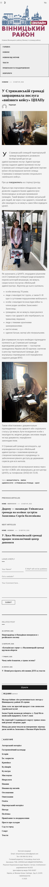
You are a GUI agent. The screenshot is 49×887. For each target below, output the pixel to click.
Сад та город (7, 827)
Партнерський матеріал (12, 805)
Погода (5, 810)
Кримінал (6, 763)
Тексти (6, 63)
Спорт (5, 831)
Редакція (12, 105)
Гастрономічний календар (14, 750)
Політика (6, 814)
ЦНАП (37, 483)
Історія (5, 754)
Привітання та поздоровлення (16, 68)
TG (45, 3)
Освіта (5, 801)
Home (4, 503)
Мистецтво (7, 775)
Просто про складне (11, 822)
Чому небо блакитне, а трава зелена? (18, 660)
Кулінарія (6, 767)
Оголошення (7, 792)
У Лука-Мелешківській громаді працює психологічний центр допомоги (22, 539)
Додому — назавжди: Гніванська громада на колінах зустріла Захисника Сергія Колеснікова (22, 512)
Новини (6, 52)
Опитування (7, 797)
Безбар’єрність (13, 480)
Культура (6, 771)
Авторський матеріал (11, 745)
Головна (6, 47)
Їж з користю (8, 758)
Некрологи (7, 73)
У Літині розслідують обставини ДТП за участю (23, 671)
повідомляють (15, 182)
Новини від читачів (11, 57)
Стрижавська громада (24, 483)
